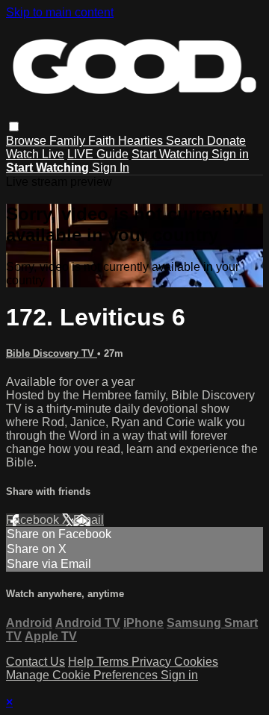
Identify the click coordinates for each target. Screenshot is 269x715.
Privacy (153, 661)
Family (68, 140)
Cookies (196, 661)
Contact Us (35, 661)
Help (82, 661)
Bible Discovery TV (51, 353)
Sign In (110, 167)
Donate (226, 140)
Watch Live (35, 154)
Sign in (230, 154)
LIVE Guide (98, 154)
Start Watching (171, 154)
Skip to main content (60, 12)
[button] (14, 126)
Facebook (34, 519)
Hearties (142, 140)
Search (186, 140)
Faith (103, 140)
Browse (27, 140)
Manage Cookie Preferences (83, 675)
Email (88, 519)
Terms (114, 661)
